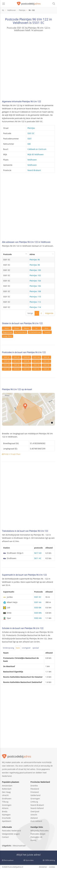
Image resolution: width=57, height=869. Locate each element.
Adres (32, 254)
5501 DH (36, 361)
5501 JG (16, 357)
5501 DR (7, 369)
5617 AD (37, 553)
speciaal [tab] (35, 648)
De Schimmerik (20, 332)
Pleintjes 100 (35, 270)
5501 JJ (26, 365)
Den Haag (6, 792)
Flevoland (34, 789)
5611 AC (37, 558)
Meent (26, 328)
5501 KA (37, 602)
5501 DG (36, 357)
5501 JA (46, 369)
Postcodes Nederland (11, 830)
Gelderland (35, 795)
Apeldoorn (6, 821)
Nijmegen (6, 814)
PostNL (33, 840)
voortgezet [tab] (26, 648)
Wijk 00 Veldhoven (35, 154)
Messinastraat (19, 845)
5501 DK (7, 365)
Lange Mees (7, 336)
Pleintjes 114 (35, 307)
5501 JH (7, 361)
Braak (16, 328)
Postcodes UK (36, 837)
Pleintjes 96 (35, 259)
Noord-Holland (37, 808)
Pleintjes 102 (35, 275)
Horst (7, 328)
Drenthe (34, 785)
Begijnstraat (7, 332)
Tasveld (47, 332)
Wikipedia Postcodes (39, 830)
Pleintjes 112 (35, 302)
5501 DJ (36, 365)
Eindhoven (6, 798)
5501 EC (38, 22)
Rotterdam (6, 789)
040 (29, 144)
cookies (52, 867)
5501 (29, 138)
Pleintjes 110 (35, 296)
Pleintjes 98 (35, 265)
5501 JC (6, 357)
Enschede (6, 818)
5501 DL (36, 369)
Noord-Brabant (34, 170)
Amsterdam (7, 785)
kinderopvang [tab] (8, 648)
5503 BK (37, 607)
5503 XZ (17, 369)
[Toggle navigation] (3, 4)
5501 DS (26, 369)
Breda (4, 811)
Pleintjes (31, 128)
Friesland (34, 792)
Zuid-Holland (36, 821)
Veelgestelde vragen (11, 834)
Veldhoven (32, 159)
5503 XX (27, 357)
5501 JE (46, 357)
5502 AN (38, 618)
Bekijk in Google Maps (12, 454)
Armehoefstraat (35, 332)
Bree (46, 328)
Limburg (34, 801)
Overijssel (34, 811)
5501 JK (16, 365)
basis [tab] (18, 648)
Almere (5, 808)
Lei (36, 328)
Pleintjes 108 (35, 291)
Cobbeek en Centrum (36, 149)
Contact (5, 837)
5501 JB (26, 361)
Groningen (6, 805)
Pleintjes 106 (35, 286)
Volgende (49, 313)
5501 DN (16, 361)
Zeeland (34, 818)
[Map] (28, 409)
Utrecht (5, 795)
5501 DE (46, 361)
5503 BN (38, 613)
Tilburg (5, 801)
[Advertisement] (28, 66)
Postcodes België (37, 834)
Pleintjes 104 (35, 280)
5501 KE (46, 365)
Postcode (7, 254)
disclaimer (43, 867)
